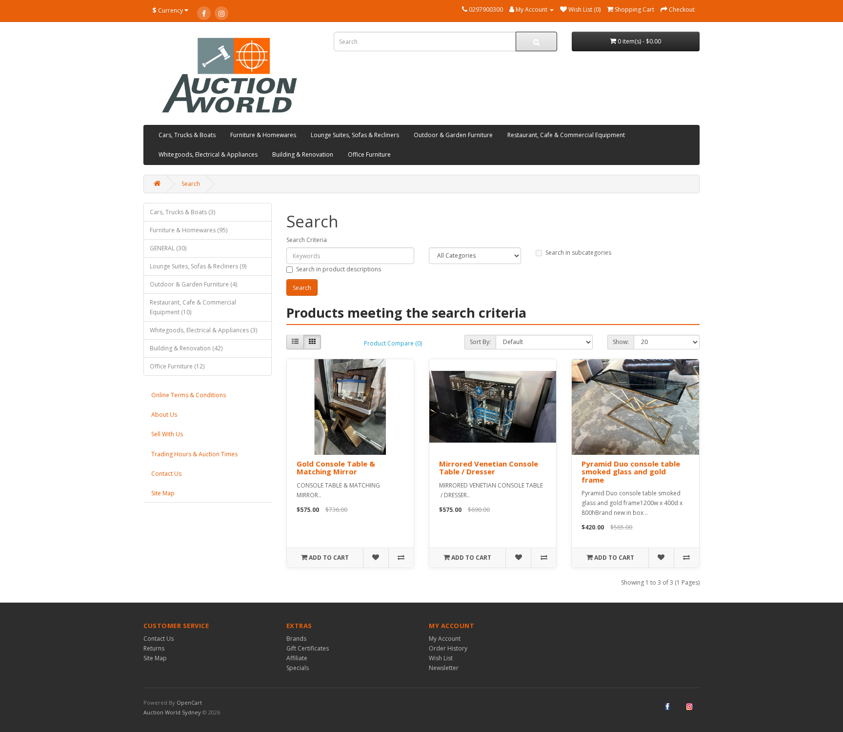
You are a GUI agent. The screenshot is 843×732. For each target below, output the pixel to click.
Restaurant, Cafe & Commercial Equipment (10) (193, 307)
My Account (445, 638)
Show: (621, 342)
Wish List (441, 658)
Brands (296, 638)
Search (190, 184)
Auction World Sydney (172, 712)
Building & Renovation (302, 154)
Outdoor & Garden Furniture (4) (193, 284)
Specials (297, 668)
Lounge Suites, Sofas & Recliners (355, 135)
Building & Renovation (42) (186, 348)
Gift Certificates (307, 648)
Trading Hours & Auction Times (194, 454)
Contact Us (166, 473)
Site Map (163, 493)
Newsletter (444, 668)
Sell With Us (167, 434)
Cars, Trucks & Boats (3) (182, 212)
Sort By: (480, 342)
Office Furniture (369, 154)
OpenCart (189, 702)
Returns (153, 648)
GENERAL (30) (168, 248)
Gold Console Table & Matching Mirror (336, 468)
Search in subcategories (578, 252)
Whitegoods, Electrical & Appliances (208, 154)
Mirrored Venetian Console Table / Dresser (488, 468)
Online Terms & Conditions (188, 395)
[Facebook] (204, 13)
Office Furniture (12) (177, 366)
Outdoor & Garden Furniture (453, 135)
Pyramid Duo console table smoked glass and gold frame (631, 472)
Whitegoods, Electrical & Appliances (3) (203, 330)
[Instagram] (221, 13)
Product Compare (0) (393, 343)
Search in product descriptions (338, 269)
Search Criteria (306, 240)
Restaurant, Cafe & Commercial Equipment (566, 135)
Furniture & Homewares (263, 135)
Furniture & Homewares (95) (188, 230)
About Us (164, 414)
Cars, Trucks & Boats (187, 135)
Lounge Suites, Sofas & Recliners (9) (198, 266)
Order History (448, 648)
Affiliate (296, 658)
